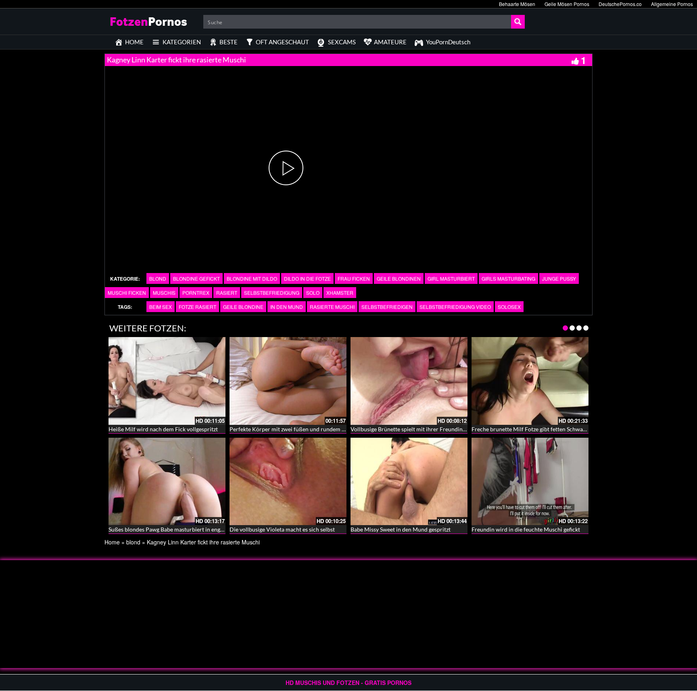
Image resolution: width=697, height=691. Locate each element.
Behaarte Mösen (517, 4)
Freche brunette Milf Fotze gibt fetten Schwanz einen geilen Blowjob (557, 429)
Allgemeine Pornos (672, 4)
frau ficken (354, 278)
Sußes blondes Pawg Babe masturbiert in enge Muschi (176, 529)
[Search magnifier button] (518, 22)
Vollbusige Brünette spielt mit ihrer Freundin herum (415, 429)
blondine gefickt (196, 278)
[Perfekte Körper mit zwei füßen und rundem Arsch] (288, 381)
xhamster (339, 292)
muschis (164, 292)
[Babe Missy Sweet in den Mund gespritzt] (409, 481)
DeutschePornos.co (620, 4)
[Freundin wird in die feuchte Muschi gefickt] (530, 481)
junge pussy (559, 278)
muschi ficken (127, 292)
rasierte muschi (332, 306)
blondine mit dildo (252, 278)
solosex (509, 306)
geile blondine (243, 306)
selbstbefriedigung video (455, 306)
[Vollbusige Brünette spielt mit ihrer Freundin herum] (409, 381)
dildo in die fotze (307, 278)
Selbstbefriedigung (271, 292)
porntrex (195, 292)
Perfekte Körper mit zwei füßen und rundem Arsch (293, 429)
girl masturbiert (451, 278)
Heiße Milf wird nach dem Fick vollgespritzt (163, 429)
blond (157, 278)
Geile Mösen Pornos (567, 4)
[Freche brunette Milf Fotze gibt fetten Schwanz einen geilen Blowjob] (530, 381)
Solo (312, 292)
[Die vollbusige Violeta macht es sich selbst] (288, 481)
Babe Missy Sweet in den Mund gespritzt (401, 529)
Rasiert (226, 292)
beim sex (160, 306)
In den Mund (286, 306)
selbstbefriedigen (387, 306)
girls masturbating (508, 278)
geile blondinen (399, 278)
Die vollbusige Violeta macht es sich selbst (282, 529)
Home (112, 542)
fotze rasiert (197, 306)
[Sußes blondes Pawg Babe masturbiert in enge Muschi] (167, 481)
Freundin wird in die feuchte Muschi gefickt (526, 529)
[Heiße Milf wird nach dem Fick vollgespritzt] (167, 381)
